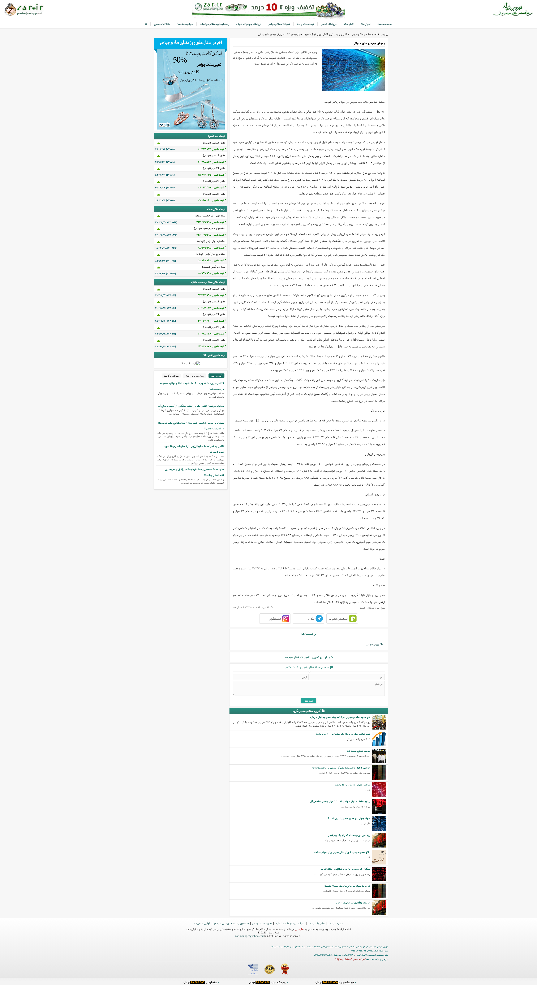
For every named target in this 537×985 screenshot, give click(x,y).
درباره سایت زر (335, 923)
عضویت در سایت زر (262, 923)
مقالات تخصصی (162, 24)
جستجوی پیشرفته (240, 923)
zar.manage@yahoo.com (249, 936)
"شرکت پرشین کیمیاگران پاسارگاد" (350, 959)
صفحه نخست (385, 24)
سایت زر (299, 929)
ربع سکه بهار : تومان (267, 982)
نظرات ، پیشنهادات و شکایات (290, 923)
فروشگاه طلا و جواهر (279, 24)
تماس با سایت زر (316, 923)
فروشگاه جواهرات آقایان (248, 24)
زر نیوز (385, 34)
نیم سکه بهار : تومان (334, 982)
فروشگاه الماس (328, 24)
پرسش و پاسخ (221, 923)
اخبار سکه (349, 24)
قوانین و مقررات (202, 923)
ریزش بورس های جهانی (270, 34)
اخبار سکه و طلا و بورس (364, 34)
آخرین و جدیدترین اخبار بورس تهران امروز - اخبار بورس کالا (317, 34)
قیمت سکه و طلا (305, 24)
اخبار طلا (365, 24)
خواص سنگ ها (185, 24)
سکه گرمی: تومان (200, 982)
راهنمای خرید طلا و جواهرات (214, 24)
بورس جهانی (373, 644)
